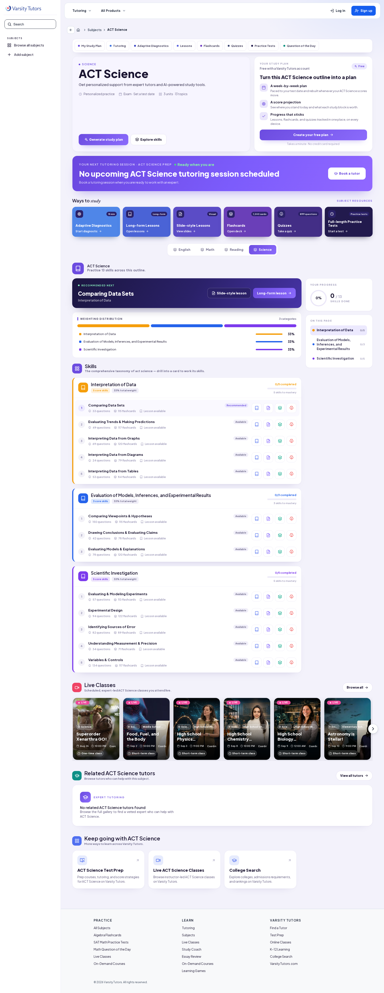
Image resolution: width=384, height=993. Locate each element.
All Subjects (102, 928)
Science (265, 249)
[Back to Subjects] (71, 30)
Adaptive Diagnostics (153, 46)
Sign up (366, 11)
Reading (236, 249)
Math (210, 249)
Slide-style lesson (232, 293)
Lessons (186, 46)
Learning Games (194, 971)
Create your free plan (310, 135)
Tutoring (79, 11)
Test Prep (277, 935)
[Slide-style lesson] (268, 408)
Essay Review (191, 956)
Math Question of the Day (112, 949)
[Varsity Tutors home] (23, 9)
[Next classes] (373, 729)
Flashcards (211, 46)
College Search (281, 956)
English (184, 249)
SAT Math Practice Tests (111, 942)
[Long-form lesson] (257, 408)
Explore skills (151, 139)
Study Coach (191, 949)
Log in (340, 11)
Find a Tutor (278, 928)
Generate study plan (106, 139)
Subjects (94, 30)
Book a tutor (349, 173)
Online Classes (280, 942)
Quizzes (237, 46)
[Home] (79, 30)
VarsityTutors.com (284, 964)
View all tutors (351, 775)
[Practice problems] (291, 408)
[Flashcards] (280, 408)
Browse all (355, 687)
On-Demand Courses (109, 964)
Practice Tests (265, 46)
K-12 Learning (280, 949)
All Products (110, 11)
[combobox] (33, 24)
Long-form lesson (272, 293)
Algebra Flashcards (107, 935)
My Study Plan (91, 46)
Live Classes (102, 956)
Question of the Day (301, 46)
